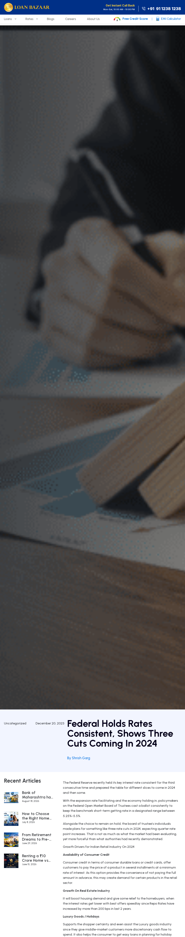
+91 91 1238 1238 (164, 8)
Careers (70, 19)
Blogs (50, 19)
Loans (8, 19)
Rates (29, 19)
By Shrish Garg (78, 758)
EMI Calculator (171, 19)
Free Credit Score (135, 19)
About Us (93, 19)
